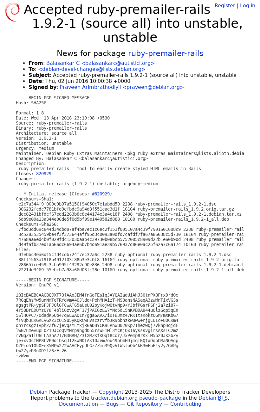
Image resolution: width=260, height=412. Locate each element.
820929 (43, 173)
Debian (39, 392)
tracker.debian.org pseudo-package (136, 398)
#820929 (101, 193)
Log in (247, 6)
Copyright (111, 392)
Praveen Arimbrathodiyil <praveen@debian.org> (122, 87)
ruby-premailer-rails (166, 53)
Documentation (78, 404)
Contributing (185, 404)
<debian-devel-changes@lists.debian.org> (92, 69)
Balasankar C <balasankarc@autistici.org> (100, 63)
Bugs (112, 404)
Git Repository (144, 404)
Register (225, 6)
